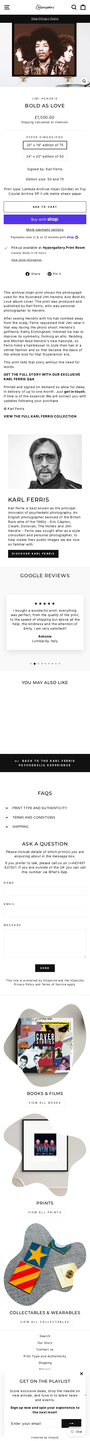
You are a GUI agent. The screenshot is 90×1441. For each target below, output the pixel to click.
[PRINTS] (45, 1155)
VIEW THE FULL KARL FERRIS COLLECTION (40, 416)
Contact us (45, 1349)
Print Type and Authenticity (45, 1356)
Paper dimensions (45, 137)
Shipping (27, 122)
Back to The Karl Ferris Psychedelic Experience (47, 763)
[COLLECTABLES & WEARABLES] (45, 1264)
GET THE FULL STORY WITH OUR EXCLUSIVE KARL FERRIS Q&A (42, 377)
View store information (26, 259)
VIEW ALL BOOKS (45, 1102)
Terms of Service (54, 984)
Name (9, 882)
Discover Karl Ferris (33, 553)
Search (45, 1336)
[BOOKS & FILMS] (45, 1045)
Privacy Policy (24, 984)
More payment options (45, 230)
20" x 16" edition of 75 (45, 145)
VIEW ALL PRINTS (45, 1212)
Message (13, 925)
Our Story (45, 1343)
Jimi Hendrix (45, 98)
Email (9, 904)
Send (45, 968)
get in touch (74, 392)
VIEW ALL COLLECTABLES (45, 1322)
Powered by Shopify (45, 1437)
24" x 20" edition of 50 (45, 156)
